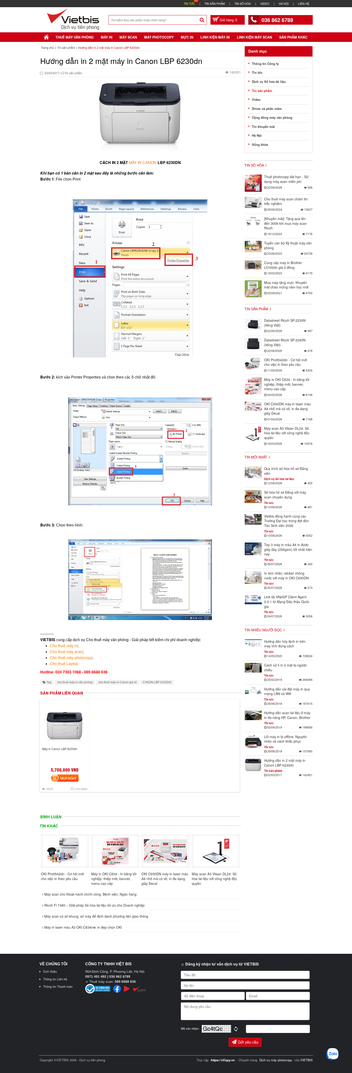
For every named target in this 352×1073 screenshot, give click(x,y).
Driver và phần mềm (267, 108)
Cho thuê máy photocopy (71, 657)
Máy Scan (128, 37)
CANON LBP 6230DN (157, 682)
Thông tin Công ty (265, 63)
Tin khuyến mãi (263, 126)
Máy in (106, 37)
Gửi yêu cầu (248, 1042)
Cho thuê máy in (64, 645)
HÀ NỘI (284, 3)
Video (256, 99)
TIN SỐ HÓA (242, 3)
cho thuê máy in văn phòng (74, 682)
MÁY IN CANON (143, 162)
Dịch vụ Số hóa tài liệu (269, 81)
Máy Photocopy (159, 37)
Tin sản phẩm (262, 90)
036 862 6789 (277, 20)
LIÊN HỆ (303, 3)
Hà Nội (257, 135)
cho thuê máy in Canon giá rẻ (117, 682)
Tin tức (257, 72)
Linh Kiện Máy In (215, 37)
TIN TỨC (189, 3)
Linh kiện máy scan (254, 37)
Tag (48, 682)
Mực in (187, 37)
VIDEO (264, 3)
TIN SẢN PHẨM (214, 3)
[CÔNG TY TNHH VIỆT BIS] (73, 19)
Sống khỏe (260, 144)
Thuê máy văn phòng (75, 37)
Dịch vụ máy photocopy (276, 1060)
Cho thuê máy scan (66, 651)
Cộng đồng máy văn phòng (272, 117)
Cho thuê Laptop (64, 663)
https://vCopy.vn (223, 1060)
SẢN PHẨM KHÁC (293, 37)
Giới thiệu (50, 971)
